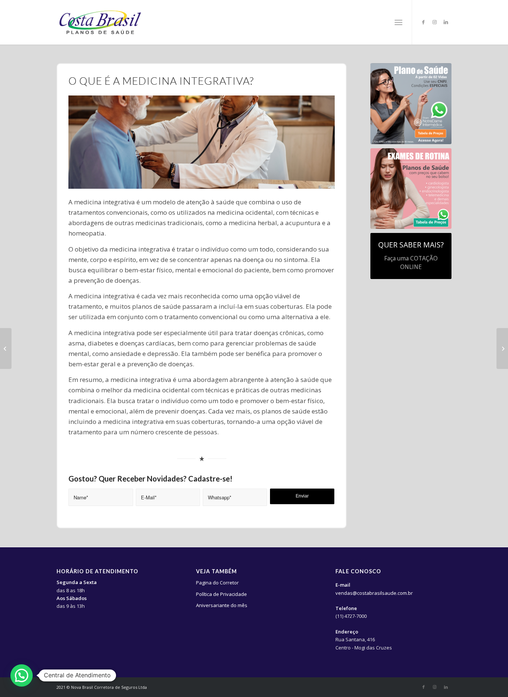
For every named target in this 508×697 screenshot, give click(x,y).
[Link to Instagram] (434, 21)
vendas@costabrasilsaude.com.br (374, 593)
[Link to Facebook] (423, 21)
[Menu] (398, 22)
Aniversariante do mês (221, 605)
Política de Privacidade (221, 594)
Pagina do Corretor (217, 582)
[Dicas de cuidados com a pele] (502, 348)
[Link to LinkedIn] (445, 21)
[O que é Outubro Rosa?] (6, 348)
